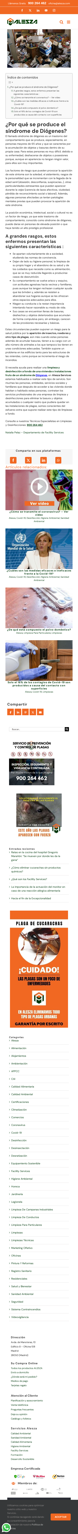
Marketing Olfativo (21, 1248)
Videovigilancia (20, 1317)
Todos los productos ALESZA (26, 1368)
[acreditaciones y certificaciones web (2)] (58, 1474)
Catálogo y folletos (21, 1418)
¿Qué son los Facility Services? (29, 879)
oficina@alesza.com (59, 3)
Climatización (19, 1109)
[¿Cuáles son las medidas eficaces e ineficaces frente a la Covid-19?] (39, 548)
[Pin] (25, 712)
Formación (16, 1454)
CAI (13, 1079)
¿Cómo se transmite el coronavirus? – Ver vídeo (37, 97)
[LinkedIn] (43, 460)
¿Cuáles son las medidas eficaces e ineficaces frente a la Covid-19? (41, 103)
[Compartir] (10, 712)
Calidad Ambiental (22, 1094)
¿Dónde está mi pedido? (24, 1376)
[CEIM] (58, 1488)
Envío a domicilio (20, 1372)
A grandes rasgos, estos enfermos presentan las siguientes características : (36, 92)
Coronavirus (18, 1125)
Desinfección (33, 518)
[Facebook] (13, 460)
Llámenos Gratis (27, 3)
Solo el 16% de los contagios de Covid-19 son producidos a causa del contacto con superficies (38, 113)
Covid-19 (21, 518)
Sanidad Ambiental (22, 1294)
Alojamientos (18, 1055)
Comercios (17, 1117)
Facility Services (20, 1171)
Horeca (15, 1186)
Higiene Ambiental (50, 518)
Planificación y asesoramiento (27, 1400)
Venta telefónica (19, 1405)
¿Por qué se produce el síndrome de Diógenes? (33, 87)
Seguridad (17, 1301)
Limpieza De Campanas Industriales (32, 1209)
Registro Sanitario (21, 1271)
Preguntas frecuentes (22, 1409)
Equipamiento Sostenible (25, 1163)
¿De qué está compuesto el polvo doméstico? (36, 108)
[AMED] (13, 1493)
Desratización (19, 1155)
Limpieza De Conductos (25, 1217)
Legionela (16, 1201)
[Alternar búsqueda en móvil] (61, 22)
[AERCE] (29, 1488)
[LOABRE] (37, 1492)
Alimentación (18, 1048)
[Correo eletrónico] (40, 712)
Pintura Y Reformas (22, 1263)
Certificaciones (20, 1102)
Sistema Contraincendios (25, 1309)
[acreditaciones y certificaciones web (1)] (19, 1474)
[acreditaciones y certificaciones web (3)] (39, 1474)
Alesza (12, 518)
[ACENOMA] (14, 1488)
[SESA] (60, 1492)
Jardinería (17, 1194)
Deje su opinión (19, 1414)
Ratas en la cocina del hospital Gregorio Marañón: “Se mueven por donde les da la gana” (35, 856)
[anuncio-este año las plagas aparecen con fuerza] (39, 794)
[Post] (33, 712)
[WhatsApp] (58, 460)
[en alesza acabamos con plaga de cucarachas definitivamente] (39, 912)
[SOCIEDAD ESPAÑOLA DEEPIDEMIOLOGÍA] (49, 1492)
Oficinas (16, 1255)
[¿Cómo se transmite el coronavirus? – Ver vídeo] (39, 490)
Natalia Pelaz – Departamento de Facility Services (34, 432)
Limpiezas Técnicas (22, 1240)
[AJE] (44, 1488)
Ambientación (19, 1063)
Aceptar (61, 1516)
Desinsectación (20, 1148)
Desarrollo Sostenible (22, 1459)
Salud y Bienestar (21, 1286)
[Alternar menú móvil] (69, 22)
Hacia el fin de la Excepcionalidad (31, 898)
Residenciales (19, 1278)
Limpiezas (57, 632)
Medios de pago (19, 1381)
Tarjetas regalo (19, 1385)
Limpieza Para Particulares (37, 632)
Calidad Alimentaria (22, 1086)
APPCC (15, 1071)
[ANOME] (25, 1492)
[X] (28, 460)
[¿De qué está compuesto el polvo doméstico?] (39, 608)
